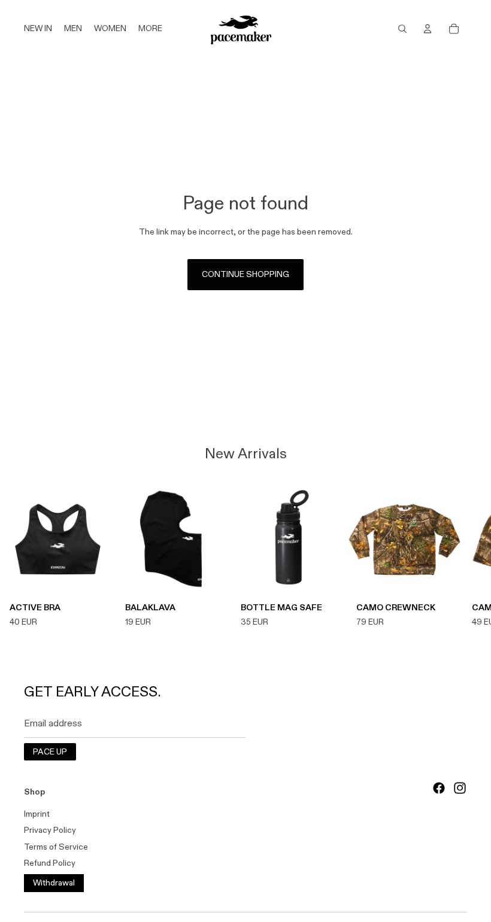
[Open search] (402, 29)
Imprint (37, 814)
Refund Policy (49, 863)
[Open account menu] (427, 29)
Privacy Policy (50, 830)
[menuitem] (150, 28)
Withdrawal (54, 882)
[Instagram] (460, 788)
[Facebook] (439, 788)
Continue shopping (245, 274)
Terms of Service (56, 846)
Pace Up (50, 751)
